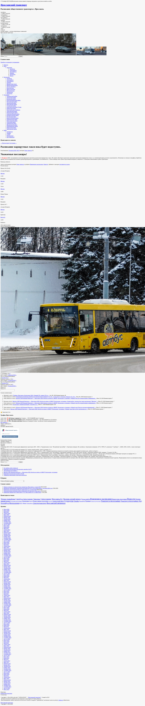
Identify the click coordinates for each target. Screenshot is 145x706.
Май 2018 (6, 643)
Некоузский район (11, 127)
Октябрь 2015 (7, 685)
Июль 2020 (6, 607)
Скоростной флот (58, 501)
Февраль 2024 (7, 549)
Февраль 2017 (7, 663)
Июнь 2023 (6, 560)
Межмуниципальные (12, 85)
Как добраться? (10, 137)
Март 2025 (6, 531)
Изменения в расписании (36, 164)
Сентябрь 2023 (7, 555)
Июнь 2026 (6, 510)
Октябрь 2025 (7, 521)
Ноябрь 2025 (7, 520)
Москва (3, 173)
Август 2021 (7, 590)
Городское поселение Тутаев (14, 107)
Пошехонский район (12, 119)
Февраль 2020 (7, 614)
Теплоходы (12, 74)
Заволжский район (11, 103)
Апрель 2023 (7, 562)
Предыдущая (5, 143)
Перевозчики (10, 135)
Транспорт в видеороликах (96, 501)
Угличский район (11, 122)
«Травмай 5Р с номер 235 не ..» (41, 395)
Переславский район (12, 120)
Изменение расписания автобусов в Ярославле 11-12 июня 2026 (20, 489)
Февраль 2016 (7, 680)
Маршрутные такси (12, 84)
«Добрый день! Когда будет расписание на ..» (76, 409)
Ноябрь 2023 (7, 553)
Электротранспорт (39, 503)
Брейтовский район (12, 129)
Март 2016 (6, 678)
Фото (5, 66)
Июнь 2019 (6, 625)
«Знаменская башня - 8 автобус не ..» (28, 404)
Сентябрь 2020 (7, 605)
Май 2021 (6, 594)
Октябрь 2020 (7, 603)
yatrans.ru (60, 700)
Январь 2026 (7, 517)
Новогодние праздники (119, 499)
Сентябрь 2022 (7, 572)
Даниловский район (12, 111)
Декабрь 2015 (7, 682)
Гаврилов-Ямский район (13, 114)
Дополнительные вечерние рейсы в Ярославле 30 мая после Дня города (22, 491)
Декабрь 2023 (7, 551)
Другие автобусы (11, 86)
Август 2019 (7, 622)
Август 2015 (7, 688)
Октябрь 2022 (7, 570)
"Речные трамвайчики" (8, 499)
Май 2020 (6, 610)
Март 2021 (6, 596)
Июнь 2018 (6, 641)
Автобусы (12, 69)
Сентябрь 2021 (7, 588)
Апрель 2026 (7, 513)
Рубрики (3, 481)
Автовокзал (10, 131)
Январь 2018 (7, 648)
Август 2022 (7, 573)
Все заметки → (4, 422)
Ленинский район (11, 97)
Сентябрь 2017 (7, 654)
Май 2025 (6, 528)
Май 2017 (6, 659)
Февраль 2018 (7, 647)
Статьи (8, 134)
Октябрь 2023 (7, 554)
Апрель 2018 (7, 644)
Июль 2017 (6, 656)
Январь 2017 (7, 665)
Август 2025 (7, 524)
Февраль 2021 (7, 598)
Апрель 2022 (7, 579)
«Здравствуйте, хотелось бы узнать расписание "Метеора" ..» (82, 401)
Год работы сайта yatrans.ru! (11, 468)
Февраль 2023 (7, 565)
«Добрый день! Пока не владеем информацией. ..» (83, 407)
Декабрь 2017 (7, 650)
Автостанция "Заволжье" (32, 499)
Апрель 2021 (7, 595)
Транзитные (10, 92)
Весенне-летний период (72, 499)
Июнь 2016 (6, 674)
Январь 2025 (7, 534)
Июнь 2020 (6, 609)
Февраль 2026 (7, 516)
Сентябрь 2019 (7, 621)
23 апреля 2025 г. (12, 380)
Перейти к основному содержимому (10, 62)
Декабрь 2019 (7, 617)
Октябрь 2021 (7, 587)
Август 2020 (7, 606)
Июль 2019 (6, 624)
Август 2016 (7, 671)
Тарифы (9, 133)
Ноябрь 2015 (7, 684)
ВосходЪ (3, 217)
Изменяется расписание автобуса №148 (14, 473)
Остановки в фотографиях (16, 501)
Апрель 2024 (7, 546)
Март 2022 (6, 580)
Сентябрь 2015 (7, 686)
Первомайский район (12, 126)
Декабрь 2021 (7, 584)
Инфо (5, 130)
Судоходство (69, 501)
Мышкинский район (12, 125)
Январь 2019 (7, 632)
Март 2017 (6, 662)
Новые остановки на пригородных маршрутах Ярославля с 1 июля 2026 (22, 487)
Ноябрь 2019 (7, 618)
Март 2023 (6, 564)
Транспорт (9, 67)
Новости (6, 65)
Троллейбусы (13, 71)
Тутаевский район (11, 105)
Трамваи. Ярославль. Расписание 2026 (23, 395)
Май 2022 (6, 577)
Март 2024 (6, 547)
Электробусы (13, 70)
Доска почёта (85, 499)
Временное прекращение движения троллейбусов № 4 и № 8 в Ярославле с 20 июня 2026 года (28, 488)
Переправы (25, 501)
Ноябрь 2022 (7, 569)
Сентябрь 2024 (7, 539)
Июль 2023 (6, 558)
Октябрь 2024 (7, 538)
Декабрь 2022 (7, 568)
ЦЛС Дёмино (23, 503)
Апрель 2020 (7, 611)
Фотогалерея (14, 503)
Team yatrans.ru (28, 150)
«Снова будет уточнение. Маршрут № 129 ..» (64, 396)
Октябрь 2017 (7, 652)
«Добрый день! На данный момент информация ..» (83, 398)
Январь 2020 (7, 615)
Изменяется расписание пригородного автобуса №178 (17, 469)
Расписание (7, 77)
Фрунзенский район (12, 101)
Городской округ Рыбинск (13, 110)
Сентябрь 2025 (7, 523)
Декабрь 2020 (7, 600)
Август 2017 (7, 655)
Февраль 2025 (7, 532)
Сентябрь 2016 (7, 670)
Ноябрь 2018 (7, 635)
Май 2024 (6, 544)
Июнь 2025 (6, 527)
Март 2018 (6, 645)
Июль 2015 (6, 689)
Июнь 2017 (6, 658)
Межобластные (10, 90)
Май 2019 (6, 626)
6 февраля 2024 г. (12, 375)
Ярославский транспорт (14, 5)
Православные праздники (40, 501)
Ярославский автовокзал (56, 503)
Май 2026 (6, 512)
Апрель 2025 (7, 529)
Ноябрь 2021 (7, 585)
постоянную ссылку (64, 164)
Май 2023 (6, 561)
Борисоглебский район (12, 118)
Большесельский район (13, 115)
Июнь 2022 (6, 576)
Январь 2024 (7, 550)
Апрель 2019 (7, 628)
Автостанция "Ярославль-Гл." (52, 499)
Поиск (2, 56)
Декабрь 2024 (7, 535)
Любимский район (11, 123)
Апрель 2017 (7, 660)
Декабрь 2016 (7, 666)
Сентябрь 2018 (7, 637)
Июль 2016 (6, 673)
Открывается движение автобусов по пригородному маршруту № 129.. (34, 396)
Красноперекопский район (13, 100)
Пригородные (10, 88)
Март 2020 (6, 613)
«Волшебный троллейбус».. (11, 470)
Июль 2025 (6, 525)
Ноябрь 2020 (7, 602)
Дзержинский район (12, 96)
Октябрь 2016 (7, 669)
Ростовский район (11, 116)
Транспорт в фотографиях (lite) (131, 501)
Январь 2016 (7, 681)
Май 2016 (6, 676)
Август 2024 (7, 540)
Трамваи (12, 73)
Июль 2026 (6, 509)
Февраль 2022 (7, 581)
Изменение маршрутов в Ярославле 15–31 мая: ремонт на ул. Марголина (22, 492)
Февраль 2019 (7, 630)
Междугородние (11, 89)
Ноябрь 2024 (7, 536)
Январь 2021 (7, 599)
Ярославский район (12, 104)
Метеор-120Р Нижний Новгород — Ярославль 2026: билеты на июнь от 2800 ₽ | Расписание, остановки (43, 398)
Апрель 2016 (7, 677)
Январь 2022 (7, 583)
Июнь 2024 (6, 543)
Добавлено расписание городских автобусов (15, 475)
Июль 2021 (6, 591)
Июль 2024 (6, 542)
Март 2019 (6, 629)
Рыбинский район (11, 108)
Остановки (6, 95)
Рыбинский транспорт (6, 693)
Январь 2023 (7, 566)
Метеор (2, 209)
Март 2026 (6, 514)
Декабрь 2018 (7, 633)
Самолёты (50, 501)
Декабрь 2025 (7, 519)
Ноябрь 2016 (7, 667)
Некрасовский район (12, 112)
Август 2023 (7, 557)
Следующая (13, 143)
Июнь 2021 (6, 592)
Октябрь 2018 (7, 636)
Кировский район (11, 99)
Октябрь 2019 (7, 620)
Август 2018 (7, 639)
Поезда (11, 75)
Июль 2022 (6, 575)
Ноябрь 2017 (7, 651)
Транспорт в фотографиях (110, 501)
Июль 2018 (6, 640)
